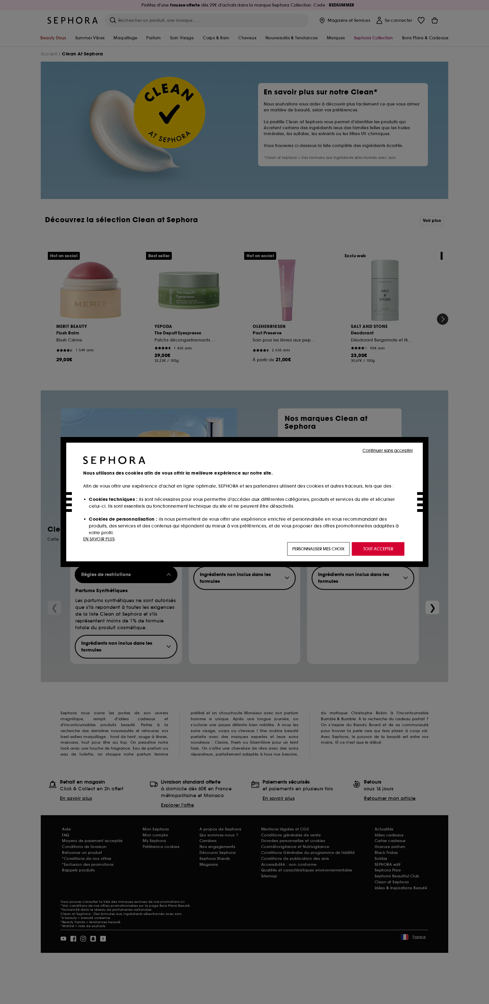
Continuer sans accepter (388, 450)
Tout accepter (378, 548)
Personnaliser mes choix (318, 548)
